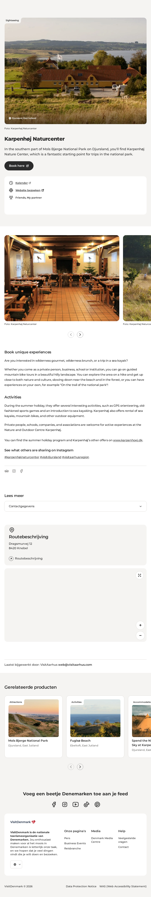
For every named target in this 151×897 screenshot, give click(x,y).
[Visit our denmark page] (54, 804)
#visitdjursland (50, 457)
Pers (67, 838)
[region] (75, 605)
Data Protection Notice (81, 886)
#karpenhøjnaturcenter (21, 457)
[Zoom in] (140, 625)
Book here (16, 165)
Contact (123, 847)
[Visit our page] (65, 804)
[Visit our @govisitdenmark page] (86, 804)
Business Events (75, 843)
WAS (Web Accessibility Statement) (123, 886)
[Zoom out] (140, 635)
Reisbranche (72, 848)
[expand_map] (140, 575)
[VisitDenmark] (23, 822)
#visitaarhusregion (75, 457)
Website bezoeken (28, 190)
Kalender (21, 183)
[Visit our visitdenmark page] (75, 804)
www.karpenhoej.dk (128, 440)
